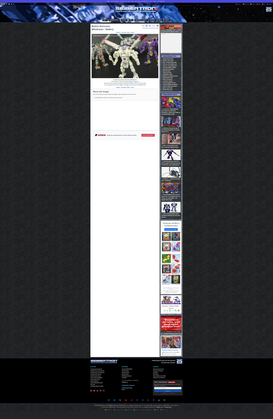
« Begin (118, 32)
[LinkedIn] (143, 400)
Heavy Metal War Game (96, 382)
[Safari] (94, 390)
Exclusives (136, 81)
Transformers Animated (170, 84)
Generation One (167, 89)
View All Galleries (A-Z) (170, 64)
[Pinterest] (132, 400)
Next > (128, 32)
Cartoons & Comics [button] (141, 20)
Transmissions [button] (113, 20)
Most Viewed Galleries (170, 62)
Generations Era (168, 77)
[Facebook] (109, 400)
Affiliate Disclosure (127, 375)
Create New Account (127, 387)
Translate (124, 377)
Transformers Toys (169, 56)
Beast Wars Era (167, 88)
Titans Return (167, 72)
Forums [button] (123, 20)
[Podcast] (153, 400)
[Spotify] (164, 400)
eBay (143, 26)
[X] (120, 400)
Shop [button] (104, 20)
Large (153, 26)
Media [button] (160, 20)
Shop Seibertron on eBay (159, 375)
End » (132, 32)
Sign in (123, 389)
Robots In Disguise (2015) (170, 76)
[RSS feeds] (148, 400)
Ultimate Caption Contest (170, 350)
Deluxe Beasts (129, 81)
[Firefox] (97, 390)
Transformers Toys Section (97, 370)
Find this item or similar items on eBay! (150, 28)
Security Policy (125, 372)
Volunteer (155, 372)
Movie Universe (167, 79)
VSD (157, 26)
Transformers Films (95, 375)
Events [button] (167, 20)
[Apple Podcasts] (159, 400)
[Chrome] (91, 390)
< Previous (123, 32)
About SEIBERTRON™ (127, 369)
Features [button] (152, 20)
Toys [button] (130, 20)
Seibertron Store (168, 59)
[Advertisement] (83, 45)
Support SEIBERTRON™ (148, 135)
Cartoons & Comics (95, 379)
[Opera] (103, 390)
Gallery (146, 26)
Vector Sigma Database (96, 377)
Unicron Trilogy (168, 81)
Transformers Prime (169, 83)
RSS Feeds (155, 374)
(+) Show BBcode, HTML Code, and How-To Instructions (108, 97)
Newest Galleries (168, 60)
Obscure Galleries (168, 69)
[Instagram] (137, 400)
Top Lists (92, 384)
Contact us (124, 382)
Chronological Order (169, 67)
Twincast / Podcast (158, 370)
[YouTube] (126, 400)
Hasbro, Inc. (160, 407)
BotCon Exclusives (101, 26)
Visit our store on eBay (171, 229)
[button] (238, 4)
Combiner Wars (167, 74)
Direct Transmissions (164, 382)
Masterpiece (166, 71)
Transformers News (170, 94)
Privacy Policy (125, 370)
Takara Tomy (168, 407)
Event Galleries (94, 381)
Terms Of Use (125, 374)
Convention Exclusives (170, 86)
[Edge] (100, 390)
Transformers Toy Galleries (97, 372)
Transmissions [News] (96, 369)
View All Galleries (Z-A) (170, 65)
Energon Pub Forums (95, 374)
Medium (150, 26)
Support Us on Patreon (159, 377)
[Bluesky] (114, 400)
